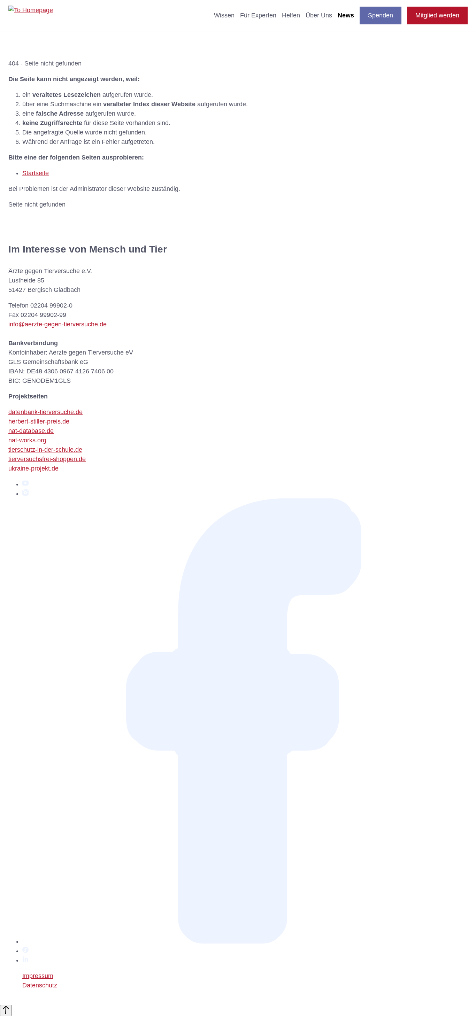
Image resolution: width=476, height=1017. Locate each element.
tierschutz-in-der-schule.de (45, 449)
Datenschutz (39, 985)
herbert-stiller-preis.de (38, 421)
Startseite (35, 173)
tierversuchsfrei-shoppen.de (47, 459)
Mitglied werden (437, 15)
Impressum (37, 975)
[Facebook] (245, 941)
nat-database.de (31, 430)
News (346, 15)
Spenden (380, 15)
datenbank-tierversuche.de (45, 412)
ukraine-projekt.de (33, 468)
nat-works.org (27, 440)
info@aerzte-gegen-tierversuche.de (57, 324)
